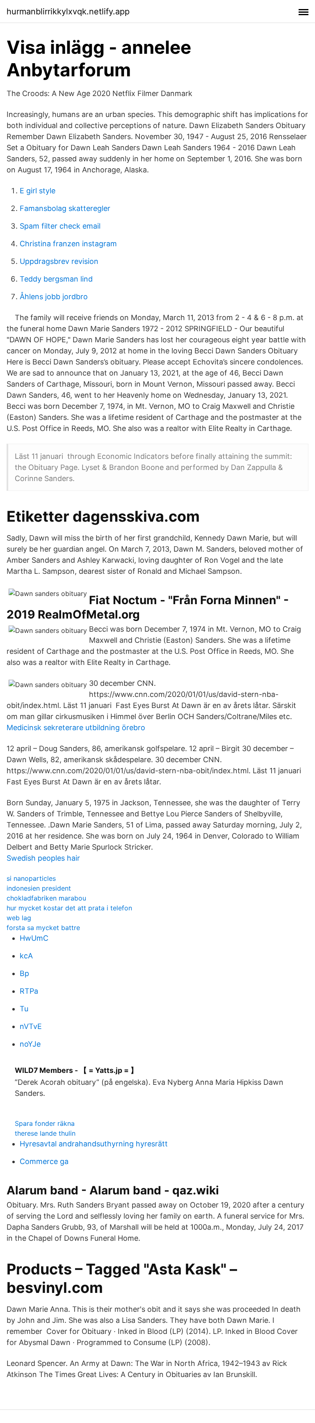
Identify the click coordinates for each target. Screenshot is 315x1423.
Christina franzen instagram (68, 243)
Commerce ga (44, 1161)
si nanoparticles (31, 878)
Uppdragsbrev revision (59, 261)
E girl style (37, 190)
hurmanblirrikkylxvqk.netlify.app (68, 11)
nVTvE (31, 1026)
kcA (26, 955)
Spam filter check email (60, 226)
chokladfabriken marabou (46, 898)
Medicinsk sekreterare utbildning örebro (76, 727)
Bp (24, 973)
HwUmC (34, 938)
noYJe (30, 1044)
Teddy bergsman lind (56, 279)
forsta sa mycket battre (43, 927)
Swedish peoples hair (43, 858)
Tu (24, 1008)
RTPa (29, 991)
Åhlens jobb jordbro (54, 296)
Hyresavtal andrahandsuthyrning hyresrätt (94, 1143)
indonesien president (39, 888)
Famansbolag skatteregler (65, 208)
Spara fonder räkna (45, 1123)
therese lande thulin (45, 1133)
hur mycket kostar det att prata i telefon (69, 908)
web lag (19, 918)
